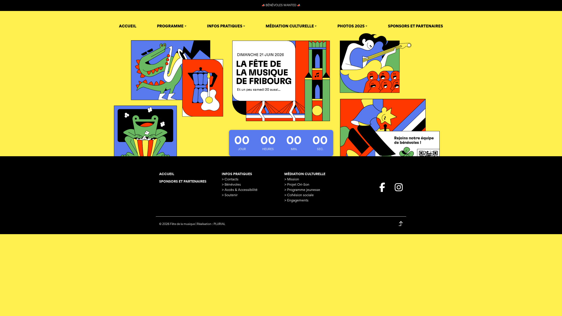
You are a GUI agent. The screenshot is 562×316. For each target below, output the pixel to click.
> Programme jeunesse (302, 190)
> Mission (291, 179)
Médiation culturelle (304, 174)
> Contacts (230, 179)
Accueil (166, 174)
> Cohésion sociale (299, 195)
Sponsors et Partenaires (182, 181)
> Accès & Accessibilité (240, 190)
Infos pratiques (237, 174)
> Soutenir (230, 195)
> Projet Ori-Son (296, 184)
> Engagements (296, 200)
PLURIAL (219, 224)
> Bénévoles (231, 184)
